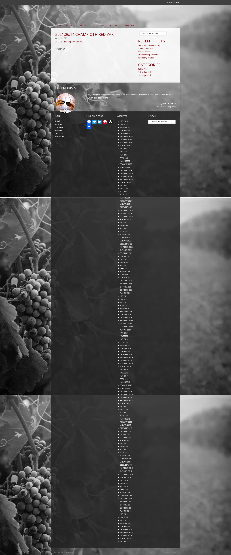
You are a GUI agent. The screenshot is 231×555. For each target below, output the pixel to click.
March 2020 (125, 354)
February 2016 (126, 504)
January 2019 (125, 397)
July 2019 (124, 378)
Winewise (84, 13)
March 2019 (125, 391)
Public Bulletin (144, 69)
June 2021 (124, 308)
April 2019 (124, 388)
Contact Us (128, 25)
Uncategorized (144, 75)
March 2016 (125, 501)
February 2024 (126, 210)
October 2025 (126, 148)
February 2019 (126, 394)
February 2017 (126, 468)
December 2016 (126, 474)
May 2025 (124, 164)
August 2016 (125, 486)
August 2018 (125, 412)
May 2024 (124, 200)
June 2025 (124, 161)
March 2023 (125, 243)
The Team (113, 25)
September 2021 (126, 299)
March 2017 (125, 464)
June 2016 (124, 492)
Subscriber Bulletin (146, 72)
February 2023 (126, 246)
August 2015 (125, 520)
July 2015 (124, 523)
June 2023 (124, 234)
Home (58, 25)
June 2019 (124, 382)
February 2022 (126, 283)
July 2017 (124, 452)
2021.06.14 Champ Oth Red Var (68, 41)
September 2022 (126, 262)
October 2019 (126, 369)
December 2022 (126, 253)
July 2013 (124, 550)
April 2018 (124, 425)
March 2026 (125, 136)
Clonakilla (172, 116)
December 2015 (126, 507)
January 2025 (125, 176)
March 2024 (125, 207)
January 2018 (125, 434)
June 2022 (124, 271)
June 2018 (124, 418)
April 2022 (124, 277)
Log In (169, 2)
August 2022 (125, 265)
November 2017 (126, 440)
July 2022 (124, 268)
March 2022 (125, 280)
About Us (70, 25)
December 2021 (126, 289)
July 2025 (124, 157)
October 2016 (126, 480)
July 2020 (124, 342)
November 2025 (126, 145)
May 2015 (124, 529)
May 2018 (124, 421)
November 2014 (126, 541)
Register (177, 2)
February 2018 (126, 431)
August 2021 (125, 302)
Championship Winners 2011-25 (151, 54)
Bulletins (99, 25)
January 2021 (125, 323)
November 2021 (126, 293)
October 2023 (126, 222)
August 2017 (125, 449)
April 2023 (124, 240)
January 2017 (125, 471)
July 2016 (124, 489)
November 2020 (126, 329)
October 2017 (126, 443)
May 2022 (124, 274)
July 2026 (124, 130)
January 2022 (125, 286)
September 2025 (126, 151)
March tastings (144, 51)
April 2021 (124, 314)
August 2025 (125, 154)
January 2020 (125, 360)
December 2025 (126, 142)
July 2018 (124, 415)
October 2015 (126, 514)
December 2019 (126, 363)
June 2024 (124, 197)
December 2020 (126, 326)
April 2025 (124, 167)
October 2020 (126, 332)
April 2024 (124, 203)
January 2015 (125, 535)
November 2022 (126, 256)
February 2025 (126, 173)
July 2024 (124, 194)
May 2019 (124, 385)
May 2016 (124, 495)
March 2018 (125, 428)
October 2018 (126, 406)
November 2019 (126, 366)
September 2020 (126, 335)
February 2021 (126, 320)
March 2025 (125, 170)
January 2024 (125, 213)
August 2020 (125, 339)
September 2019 (126, 372)
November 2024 (126, 182)
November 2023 (126, 219)
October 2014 (126, 544)
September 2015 (126, 517)
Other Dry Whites (145, 48)
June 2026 (124, 133)
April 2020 (124, 351)
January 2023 (125, 250)
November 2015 (126, 510)
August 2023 (125, 228)
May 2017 (124, 458)
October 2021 (126, 296)
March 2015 (125, 532)
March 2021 (125, 317)
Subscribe (84, 25)
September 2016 (126, 483)
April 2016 (124, 498)
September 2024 (126, 188)
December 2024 (126, 179)
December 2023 (126, 216)
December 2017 (126, 437)
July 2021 (124, 305)
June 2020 (124, 345)
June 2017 (124, 455)
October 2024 (126, 185)
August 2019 (125, 375)
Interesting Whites (146, 57)
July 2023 (124, 231)
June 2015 (124, 526)
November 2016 (126, 477)
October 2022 (126, 259)
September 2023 (126, 225)
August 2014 (125, 547)
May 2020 (124, 348)
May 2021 (124, 311)
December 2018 (126, 400)
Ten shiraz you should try (149, 45)
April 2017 (124, 461)
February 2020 (126, 357)
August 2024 (125, 191)
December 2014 (126, 538)
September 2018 (126, 409)
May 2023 (124, 237)
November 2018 (126, 403)
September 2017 (126, 446)
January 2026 (125, 139)
